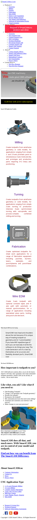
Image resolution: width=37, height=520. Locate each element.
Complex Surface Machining (14, 490)
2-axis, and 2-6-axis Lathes (13, 491)
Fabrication (12, 12)
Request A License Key (12, 505)
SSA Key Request (14, 64)
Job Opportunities (14, 59)
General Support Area (15, 37)
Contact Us (8, 474)
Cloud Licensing (14, 23)
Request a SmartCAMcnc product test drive (21, 29)
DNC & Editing (14, 39)
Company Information (12, 472)
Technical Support (10, 507)
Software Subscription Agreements (15, 509)
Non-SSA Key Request (16, 66)
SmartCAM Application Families (8, 109)
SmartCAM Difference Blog (17, 53)
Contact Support (14, 48)
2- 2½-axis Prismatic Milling (13, 486)
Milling (11, 8)
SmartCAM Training (15, 46)
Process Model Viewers (16, 17)
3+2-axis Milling (10, 488)
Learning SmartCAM (15, 44)
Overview (12, 7)
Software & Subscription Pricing (19, 21)
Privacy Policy (13, 60)
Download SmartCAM (16, 43)
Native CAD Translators (16, 16)
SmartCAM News (14, 55)
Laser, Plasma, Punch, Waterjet (14, 495)
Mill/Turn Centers (10, 493)
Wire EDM (12, 14)
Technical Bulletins (15, 41)
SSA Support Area (14, 35)
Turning (11, 10)
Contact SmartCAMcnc (16, 52)
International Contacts (15, 57)
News (6, 476)
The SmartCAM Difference (17, 19)
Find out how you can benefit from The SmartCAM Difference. (18, 454)
